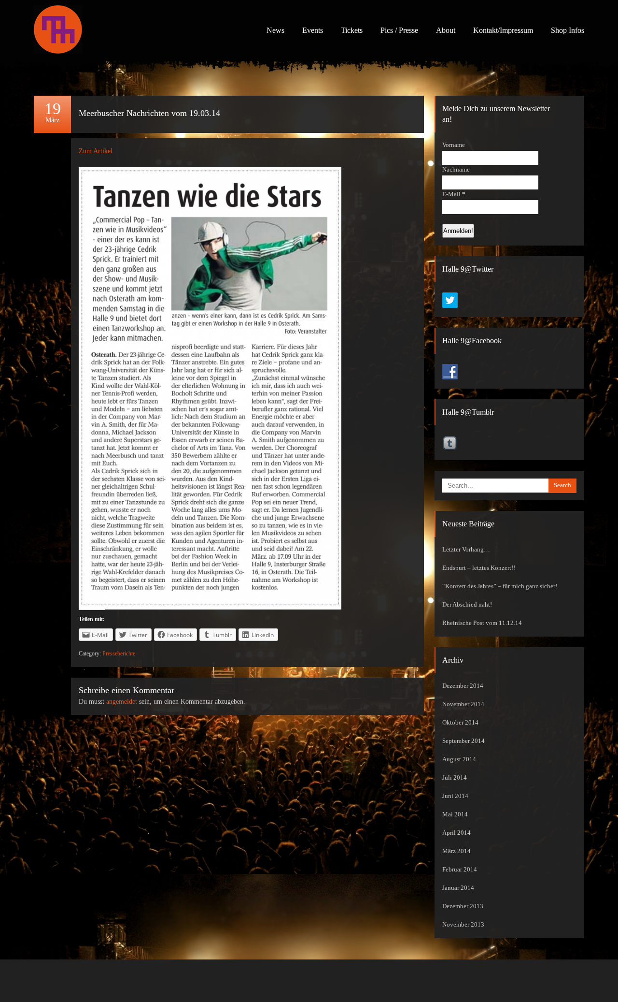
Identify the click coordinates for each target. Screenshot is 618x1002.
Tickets (352, 30)
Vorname (453, 145)
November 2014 (463, 704)
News (275, 30)
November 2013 (463, 924)
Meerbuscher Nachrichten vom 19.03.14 (149, 113)
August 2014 (459, 759)
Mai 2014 (455, 814)
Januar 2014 (458, 888)
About (445, 30)
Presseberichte (118, 653)
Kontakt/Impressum (503, 30)
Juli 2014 (454, 777)
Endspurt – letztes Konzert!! (478, 568)
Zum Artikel (95, 151)
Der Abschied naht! (467, 604)
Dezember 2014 (462, 686)
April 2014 (456, 832)
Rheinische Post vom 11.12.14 (482, 623)
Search (562, 485)
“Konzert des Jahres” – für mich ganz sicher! (499, 586)
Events (312, 30)
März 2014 (456, 851)
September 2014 (463, 741)
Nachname (456, 169)
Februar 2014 (459, 869)
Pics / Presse (399, 30)
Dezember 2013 (462, 906)
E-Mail (453, 194)
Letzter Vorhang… (466, 549)
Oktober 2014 (460, 722)
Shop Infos (567, 30)
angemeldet (121, 701)
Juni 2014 (455, 796)
